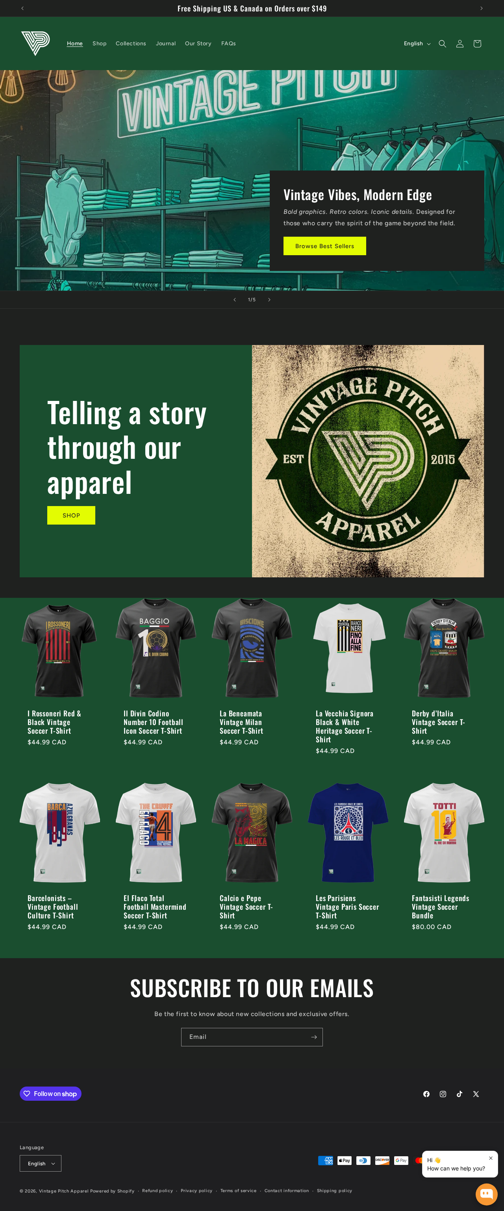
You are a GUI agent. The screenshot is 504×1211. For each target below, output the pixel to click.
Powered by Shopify (112, 1191)
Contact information (287, 1190)
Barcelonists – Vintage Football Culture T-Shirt (53, 907)
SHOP (71, 515)
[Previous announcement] (22, 8)
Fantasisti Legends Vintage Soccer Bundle (440, 907)
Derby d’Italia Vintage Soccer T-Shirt (438, 722)
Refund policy (157, 1190)
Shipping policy (335, 1190)
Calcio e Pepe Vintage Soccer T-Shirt (246, 907)
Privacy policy (197, 1190)
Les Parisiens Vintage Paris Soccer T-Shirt (347, 907)
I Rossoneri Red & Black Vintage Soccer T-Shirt (55, 722)
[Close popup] (490, 1158)
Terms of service (238, 1190)
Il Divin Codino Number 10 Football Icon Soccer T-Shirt (153, 722)
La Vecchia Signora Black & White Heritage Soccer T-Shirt (345, 726)
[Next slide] (269, 299)
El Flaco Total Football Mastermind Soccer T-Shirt (155, 907)
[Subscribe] (313, 1037)
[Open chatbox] (487, 1194)
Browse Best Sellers (324, 246)
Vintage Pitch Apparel (64, 1191)
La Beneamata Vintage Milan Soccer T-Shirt (241, 722)
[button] (442, 43)
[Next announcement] (481, 8)
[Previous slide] (234, 299)
